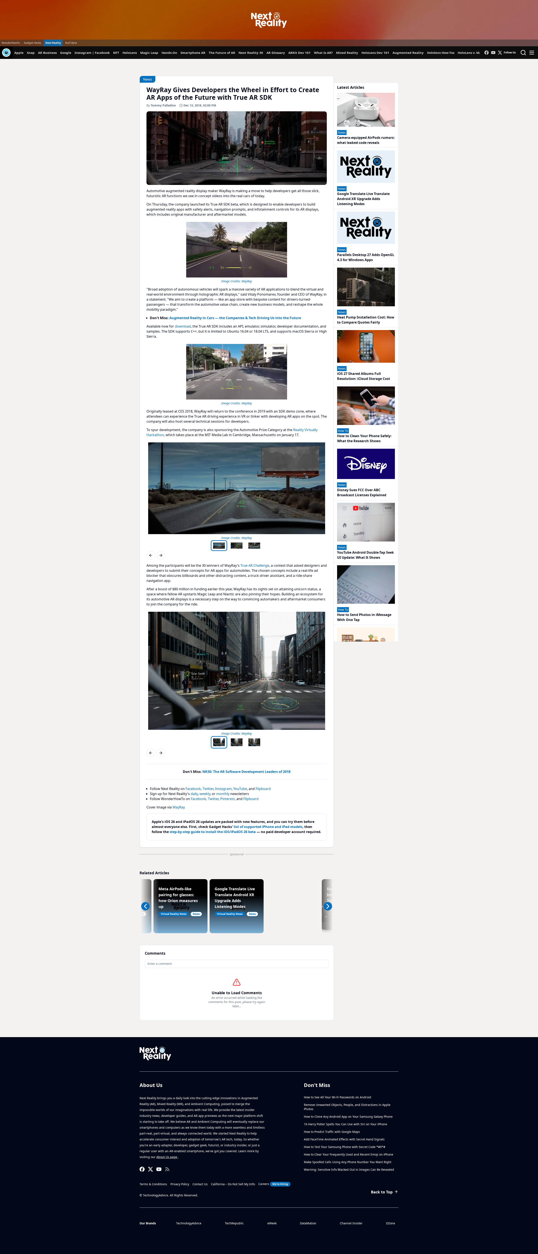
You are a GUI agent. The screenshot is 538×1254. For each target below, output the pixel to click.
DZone (390, 1223)
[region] (236, 251)
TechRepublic (234, 1223)
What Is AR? (323, 52)
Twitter (208, 788)
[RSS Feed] (167, 1169)
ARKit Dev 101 (299, 52)
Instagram (223, 788)
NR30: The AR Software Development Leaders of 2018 (246, 771)
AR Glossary (275, 52)
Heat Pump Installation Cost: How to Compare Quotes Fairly (365, 320)
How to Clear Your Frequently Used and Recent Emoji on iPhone (348, 1154)
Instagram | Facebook (92, 52)
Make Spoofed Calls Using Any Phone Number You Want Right (347, 1162)
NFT (116, 52)
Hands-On (169, 52)
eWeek (272, 1223)
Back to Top (382, 1191)
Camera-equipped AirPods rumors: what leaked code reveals (366, 140)
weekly (204, 793)
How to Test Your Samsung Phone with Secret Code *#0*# (344, 1147)
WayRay (246, 281)
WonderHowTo (11, 43)
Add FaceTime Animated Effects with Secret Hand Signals (344, 1139)
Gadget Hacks (32, 43)
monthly (222, 793)
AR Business (47, 52)
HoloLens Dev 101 (375, 52)
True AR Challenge (254, 565)
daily (194, 793)
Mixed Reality (347, 52)
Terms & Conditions (153, 1184)
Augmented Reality (408, 52)
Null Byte (71, 43)
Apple (19, 52)
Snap (31, 52)
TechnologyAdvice (188, 1223)
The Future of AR (222, 52)
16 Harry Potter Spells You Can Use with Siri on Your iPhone (345, 1124)
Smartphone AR (193, 52)
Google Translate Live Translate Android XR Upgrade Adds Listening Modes (363, 198)
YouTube (240, 788)
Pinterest (227, 798)
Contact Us (200, 1184)
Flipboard (263, 788)
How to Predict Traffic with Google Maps (332, 1132)
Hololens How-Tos (440, 52)
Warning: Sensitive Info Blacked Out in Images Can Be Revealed (349, 1170)
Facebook (193, 788)
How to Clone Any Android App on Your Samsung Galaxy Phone (348, 1117)
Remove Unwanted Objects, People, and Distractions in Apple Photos (347, 1107)
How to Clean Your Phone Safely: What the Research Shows (364, 438)
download (183, 326)
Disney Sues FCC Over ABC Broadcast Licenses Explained (361, 492)
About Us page (167, 1157)
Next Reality (53, 43)
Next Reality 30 (251, 52)
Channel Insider (351, 1223)
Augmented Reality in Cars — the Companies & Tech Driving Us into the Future (235, 318)
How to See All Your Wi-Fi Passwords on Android (337, 1097)
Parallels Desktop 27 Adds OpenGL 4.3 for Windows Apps (365, 257)
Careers (273, 1184)
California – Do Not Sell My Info (233, 1184)
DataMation (308, 1223)
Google (65, 52)
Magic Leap (149, 52)
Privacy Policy (179, 1184)
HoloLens (130, 52)
